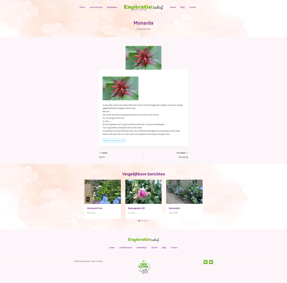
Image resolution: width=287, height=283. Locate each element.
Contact (192, 7)
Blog (182, 7)
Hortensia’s (174, 208)
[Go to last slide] (88, 199)
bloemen (107, 141)
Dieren (173, 7)
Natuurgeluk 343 (136, 208)
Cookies (100, 261)
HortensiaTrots (94, 208)
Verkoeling (182, 155)
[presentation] (102, 192)
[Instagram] (211, 262)
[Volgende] (199, 199)
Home (82, 7)
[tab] (139, 220)
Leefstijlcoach (96, 7)
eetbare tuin (119, 141)
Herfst (103, 155)
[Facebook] (206, 262)
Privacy (93, 261)
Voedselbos (112, 7)
